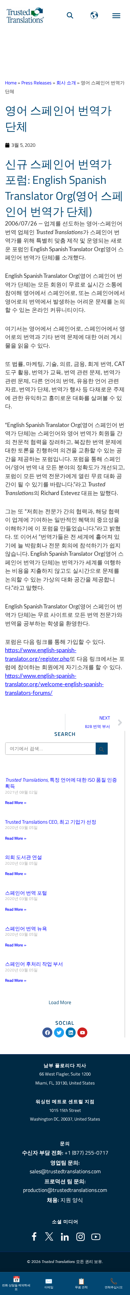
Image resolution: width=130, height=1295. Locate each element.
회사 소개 (66, 82)
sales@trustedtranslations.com (65, 1171)
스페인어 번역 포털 (26, 893)
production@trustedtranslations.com (65, 1190)
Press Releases (36, 82)
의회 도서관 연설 (23, 857)
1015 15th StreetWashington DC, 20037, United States (65, 1115)
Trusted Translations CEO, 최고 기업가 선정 (50, 822)
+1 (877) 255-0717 (86, 1153)
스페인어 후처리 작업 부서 (34, 964)
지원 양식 (71, 1200)
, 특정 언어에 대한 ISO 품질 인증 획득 (61, 783)
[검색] (70, 15)
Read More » (15, 802)
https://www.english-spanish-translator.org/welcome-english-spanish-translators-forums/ (54, 684)
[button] (60, 1002)
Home (11, 82)
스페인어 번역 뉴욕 (26, 928)
